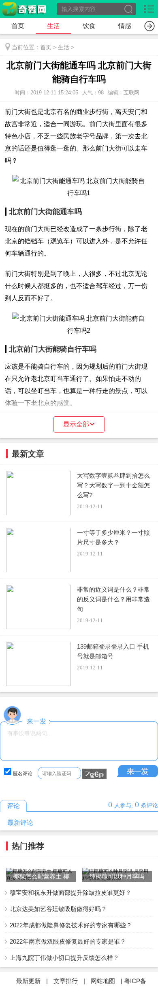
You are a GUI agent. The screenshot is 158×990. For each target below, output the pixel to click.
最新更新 (28, 980)
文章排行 (65, 980)
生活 (53, 25)
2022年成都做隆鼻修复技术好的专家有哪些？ (71, 925)
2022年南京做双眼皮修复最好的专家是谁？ (68, 941)
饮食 (89, 25)
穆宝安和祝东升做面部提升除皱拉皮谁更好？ (70, 892)
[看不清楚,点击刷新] (94, 774)
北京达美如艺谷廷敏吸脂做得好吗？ (58, 908)
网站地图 (103, 980)
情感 (124, 25)
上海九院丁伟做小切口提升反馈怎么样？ (64, 957)
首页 (17, 25)
